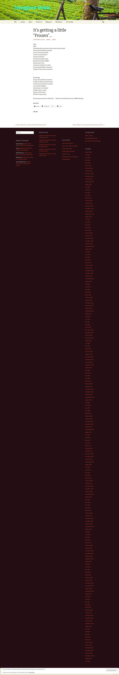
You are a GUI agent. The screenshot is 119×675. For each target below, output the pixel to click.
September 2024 (89, 214)
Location (22, 22)
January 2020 (88, 354)
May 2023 (87, 257)
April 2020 (87, 346)
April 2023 (87, 260)
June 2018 (87, 405)
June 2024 (87, 222)
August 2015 (88, 497)
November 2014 (89, 521)
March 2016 (88, 478)
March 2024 (88, 230)
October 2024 (88, 211)
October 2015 (88, 491)
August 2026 (88, 152)
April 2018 (87, 410)
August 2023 (88, 249)
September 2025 (89, 181)
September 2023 (89, 246)
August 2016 (88, 464)
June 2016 (87, 470)
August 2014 (88, 529)
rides (49, 39)
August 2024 (88, 216)
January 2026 (88, 171)
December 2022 (89, 270)
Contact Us (39, 22)
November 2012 (89, 586)
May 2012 (87, 602)
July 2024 (87, 219)
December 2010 (89, 647)
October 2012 (88, 588)
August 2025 (88, 184)
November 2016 (89, 456)
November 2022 (89, 273)
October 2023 (88, 243)
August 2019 (88, 367)
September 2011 (89, 623)
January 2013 (88, 580)
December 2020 (89, 330)
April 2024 (87, 227)
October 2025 (88, 179)
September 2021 (89, 311)
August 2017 (88, 432)
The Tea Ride (69, 22)
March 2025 (88, 198)
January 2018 (88, 419)
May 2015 (87, 505)
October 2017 (88, 427)
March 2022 (88, 295)
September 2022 (89, 278)
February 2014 (89, 545)
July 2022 (87, 284)
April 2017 (87, 443)
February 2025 (89, 200)
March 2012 (88, 607)
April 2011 (87, 637)
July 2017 (87, 435)
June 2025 (87, 190)
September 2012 (89, 591)
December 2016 (89, 454)
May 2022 (87, 289)
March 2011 (88, 639)
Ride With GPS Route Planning (93, 141)
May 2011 (87, 634)
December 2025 (89, 173)
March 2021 (88, 327)
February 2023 (89, 265)
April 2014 (87, 540)
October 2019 (88, 362)
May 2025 (87, 192)
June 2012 (87, 599)
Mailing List (49, 22)
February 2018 (89, 416)
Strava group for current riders (70, 156)
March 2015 (88, 510)
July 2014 (87, 532)
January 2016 (88, 483)
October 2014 (88, 524)
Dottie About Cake (67, 148)
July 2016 (87, 467)
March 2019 (88, 381)
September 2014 (89, 526)
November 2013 (89, 553)
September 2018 (89, 397)
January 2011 (88, 645)
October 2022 (88, 276)
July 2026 (87, 155)
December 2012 (89, 583)
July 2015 (87, 499)
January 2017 (88, 451)
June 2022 (87, 287)
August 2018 (88, 400)
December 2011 (89, 615)
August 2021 (88, 313)
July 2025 (87, 187)
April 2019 (87, 378)
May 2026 (87, 160)
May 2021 (87, 322)
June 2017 (87, 437)
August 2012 (88, 594)
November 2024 (89, 208)
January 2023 (88, 268)
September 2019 (89, 365)
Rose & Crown (65, 154)
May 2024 (87, 225)
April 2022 (87, 292)
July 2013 (87, 564)
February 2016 (89, 480)
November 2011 (89, 618)
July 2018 (87, 402)
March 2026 (88, 165)
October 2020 (88, 335)
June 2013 (87, 567)
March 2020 (88, 348)
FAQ (15, 22)
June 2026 (87, 157)
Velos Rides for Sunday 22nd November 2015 (89, 125)
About (30, 22)
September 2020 (89, 338)
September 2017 (89, 429)
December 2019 (89, 357)
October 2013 (88, 556)
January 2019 (88, 386)
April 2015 (87, 507)
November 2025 (89, 176)
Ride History (58, 22)
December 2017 (89, 421)
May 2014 (87, 537)
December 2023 (89, 238)
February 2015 (89, 513)
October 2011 (88, 621)
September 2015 (89, 494)
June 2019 (87, 373)
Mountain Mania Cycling (91, 138)
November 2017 (89, 424)
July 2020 (87, 343)
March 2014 (88, 542)
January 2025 (88, 203)
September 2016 (89, 462)
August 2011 (88, 626)
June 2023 (87, 254)
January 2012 (88, 612)
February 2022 (89, 297)
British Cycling (89, 135)
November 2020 (89, 332)
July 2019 (87, 370)
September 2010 (89, 656)
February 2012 (89, 610)
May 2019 (87, 375)
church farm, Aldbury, (67, 143)
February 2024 (89, 233)
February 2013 (89, 577)
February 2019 (89, 384)
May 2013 (87, 569)
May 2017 (87, 440)
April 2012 (87, 604)
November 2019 (89, 359)
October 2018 (88, 394)
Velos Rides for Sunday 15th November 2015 (30, 125)
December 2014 (89, 518)
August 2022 (88, 281)
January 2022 (88, 300)
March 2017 (88, 445)
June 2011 (87, 631)
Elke (55, 39)
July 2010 (87, 661)
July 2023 (87, 252)
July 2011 (87, 629)
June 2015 (87, 502)
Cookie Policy (32, 672)
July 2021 (87, 316)
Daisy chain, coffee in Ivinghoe (70, 146)
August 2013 (88, 561)
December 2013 (89, 551)
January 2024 (88, 235)
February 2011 (89, 642)
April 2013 (87, 572)
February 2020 (89, 351)
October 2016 (88, 459)
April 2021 (87, 324)
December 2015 (89, 486)
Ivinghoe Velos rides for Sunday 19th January (23, 163)
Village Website (66, 159)
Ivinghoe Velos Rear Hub (68, 151)
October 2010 (88, 653)
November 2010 (89, 650)
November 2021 (89, 305)
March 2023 (88, 262)
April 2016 (87, 475)
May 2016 (87, 472)
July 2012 (87, 596)
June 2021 (87, 319)
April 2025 (87, 195)
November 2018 (89, 392)
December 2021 (89, 303)
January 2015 (88, 516)
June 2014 (87, 534)
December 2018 (89, 389)
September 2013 (89, 559)
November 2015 (89, 489)
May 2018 (87, 408)
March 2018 (88, 413)
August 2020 (88, 340)
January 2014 (88, 548)
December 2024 (89, 206)
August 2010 (88, 658)
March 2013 (88, 575)
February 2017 (89, 448)
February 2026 (89, 168)
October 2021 (88, 308)
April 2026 (87, 163)
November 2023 (89, 241)
